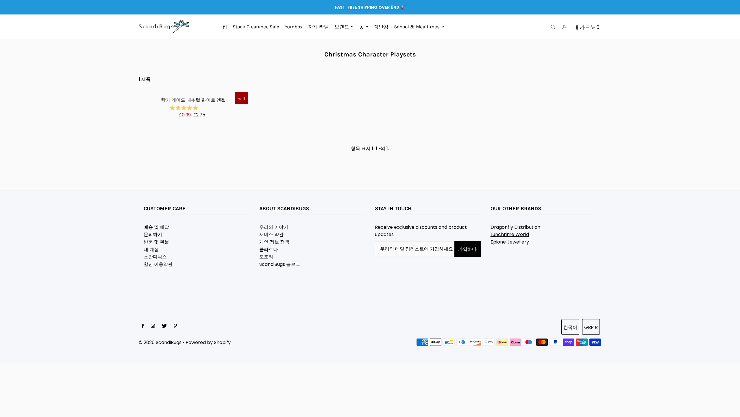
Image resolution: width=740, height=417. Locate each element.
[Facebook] (143, 326)
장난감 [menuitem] (381, 27)
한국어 (570, 327)
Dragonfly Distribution (515, 227)
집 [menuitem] (224, 27)
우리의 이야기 (273, 227)
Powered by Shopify (208, 342)
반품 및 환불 (156, 242)
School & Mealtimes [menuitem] (417, 27)
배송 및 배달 (156, 227)
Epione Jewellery (510, 242)
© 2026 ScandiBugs (160, 342)
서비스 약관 (271, 234)
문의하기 (153, 234)
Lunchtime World (510, 234)
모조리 (266, 256)
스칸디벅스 (155, 256)
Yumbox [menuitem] (294, 27)
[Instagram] (153, 326)
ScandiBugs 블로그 (279, 264)
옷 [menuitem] (361, 27)
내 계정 (151, 249)
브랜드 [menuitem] (341, 27)
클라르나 (268, 249)
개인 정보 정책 (274, 242)
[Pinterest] (175, 326)
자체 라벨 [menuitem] (318, 27)
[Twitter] (164, 326)
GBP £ (591, 327)
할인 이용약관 (158, 264)
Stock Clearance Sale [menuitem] (256, 27)
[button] (184, 108)
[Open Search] (553, 26)
